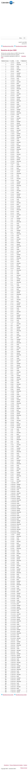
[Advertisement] (14, 20)
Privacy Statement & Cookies (16, 765)
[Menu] (24, 38)
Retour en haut (23, 768)
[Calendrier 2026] (8, 2)
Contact (25, 765)
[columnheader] (5, 61)
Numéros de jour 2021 (8, 46)
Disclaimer (6, 765)
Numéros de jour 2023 (21, 46)
